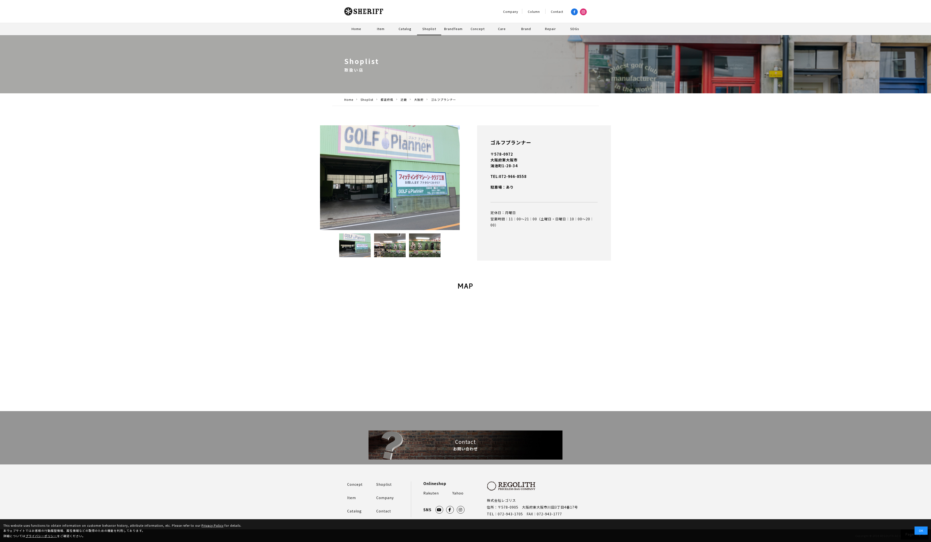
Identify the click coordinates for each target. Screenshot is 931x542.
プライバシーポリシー (41, 536)
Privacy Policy (212, 525)
